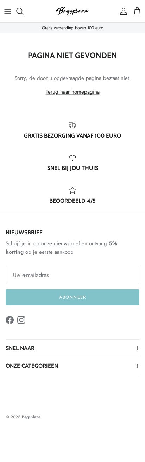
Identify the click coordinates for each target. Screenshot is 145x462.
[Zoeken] (23, 11)
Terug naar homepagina (73, 92)
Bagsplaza (31, 417)
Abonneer (72, 297)
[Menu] (7, 11)
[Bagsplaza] (72, 11)
